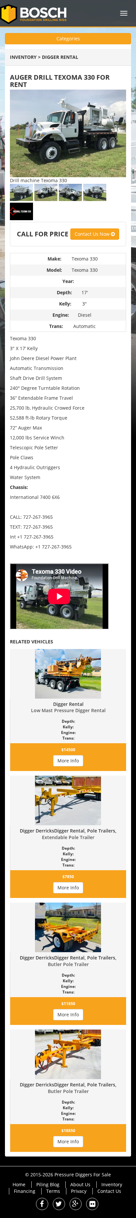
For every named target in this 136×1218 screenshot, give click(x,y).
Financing (24, 1191)
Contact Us (109, 1191)
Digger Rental (60, 57)
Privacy (78, 1191)
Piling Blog (47, 1184)
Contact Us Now (93, 234)
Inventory (23, 57)
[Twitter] (59, 1204)
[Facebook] (42, 1204)
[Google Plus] (76, 1204)
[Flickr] (92, 1204)
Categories (68, 38)
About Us (80, 1184)
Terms (53, 1191)
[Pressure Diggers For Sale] (35, 13)
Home (19, 1184)
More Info (68, 760)
